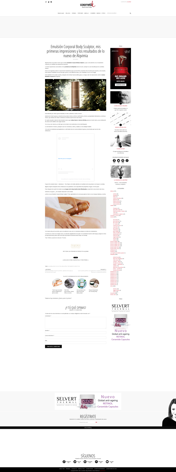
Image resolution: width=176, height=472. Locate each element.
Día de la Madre (113, 241)
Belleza (68, 13)
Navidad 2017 (113, 278)
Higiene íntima (116, 290)
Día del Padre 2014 (114, 247)
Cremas (74, 13)
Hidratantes (115, 229)
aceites (114, 194)
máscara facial (116, 202)
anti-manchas (116, 221)
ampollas (115, 195)
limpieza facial (116, 201)
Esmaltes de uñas (117, 263)
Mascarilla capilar (117, 209)
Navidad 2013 (113, 273)
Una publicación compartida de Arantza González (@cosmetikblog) (75, 179)
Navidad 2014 (113, 274)
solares (114, 240)
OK (96, 422)
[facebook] (46, 2)
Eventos (115, 288)
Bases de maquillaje (117, 258)
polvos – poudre (116, 268)
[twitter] (49, 2)
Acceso (129, 1)
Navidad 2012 (113, 271)
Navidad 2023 (113, 284)
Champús (115, 208)
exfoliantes (112, 250)
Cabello (112, 205)
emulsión (64, 266)
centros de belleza (117, 198)
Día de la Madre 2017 (115, 245)
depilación (115, 199)
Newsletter (81, 468)
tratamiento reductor (73, 266)
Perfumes (112, 293)
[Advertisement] (88, 27)
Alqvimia (50, 266)
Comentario (48, 316)
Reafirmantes (116, 234)
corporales (115, 227)
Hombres (112, 251)
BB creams (115, 222)
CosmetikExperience (99, 468)
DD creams (115, 228)
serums (114, 238)
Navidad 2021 (113, 283)
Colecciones (115, 260)
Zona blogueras (111, 13)
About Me (61, 468)
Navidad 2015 (113, 276)
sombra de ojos (116, 270)
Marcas (99, 13)
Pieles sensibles (116, 232)
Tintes (114, 212)
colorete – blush (116, 261)
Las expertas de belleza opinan (117, 253)
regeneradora (116, 237)
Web (46, 340)
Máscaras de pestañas (118, 267)
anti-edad (115, 219)
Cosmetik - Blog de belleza (86, 470)
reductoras (115, 235)
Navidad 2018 (113, 280)
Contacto (123, 1)
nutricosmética (116, 204)
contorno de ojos (117, 225)
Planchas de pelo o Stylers (119, 211)
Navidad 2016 (113, 277)
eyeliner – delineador (117, 264)
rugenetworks (102, 470)
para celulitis (116, 231)
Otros (103, 13)
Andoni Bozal (116, 257)
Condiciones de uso (111, 468)
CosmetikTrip (89, 468)
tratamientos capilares (118, 214)
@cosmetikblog (88, 427)
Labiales (115, 265)
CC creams (115, 224)
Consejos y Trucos (114, 215)
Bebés (114, 196)
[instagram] (51, 2)
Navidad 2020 (113, 281)
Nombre (47, 330)
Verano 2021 (113, 294)
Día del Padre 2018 (114, 248)
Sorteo (114, 291)
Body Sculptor (57, 266)
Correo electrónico (49, 335)
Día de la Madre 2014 (115, 242)
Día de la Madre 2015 (115, 244)
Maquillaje (61, 13)
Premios (68, 468)
